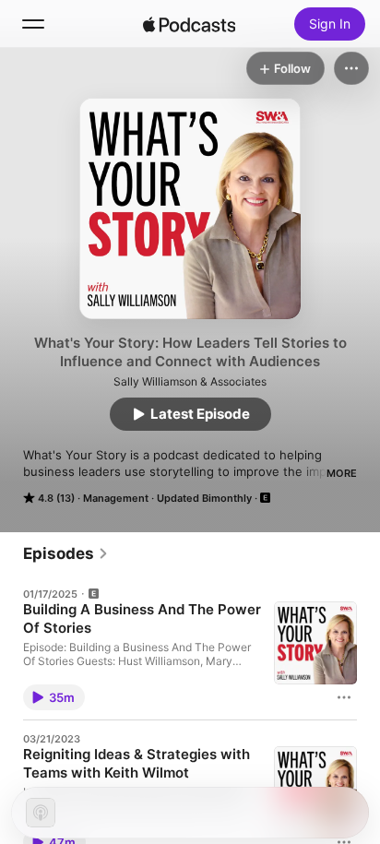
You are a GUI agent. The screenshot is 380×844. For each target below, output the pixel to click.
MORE (342, 473)
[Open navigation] (33, 24)
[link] (66, 553)
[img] (189, 24)
